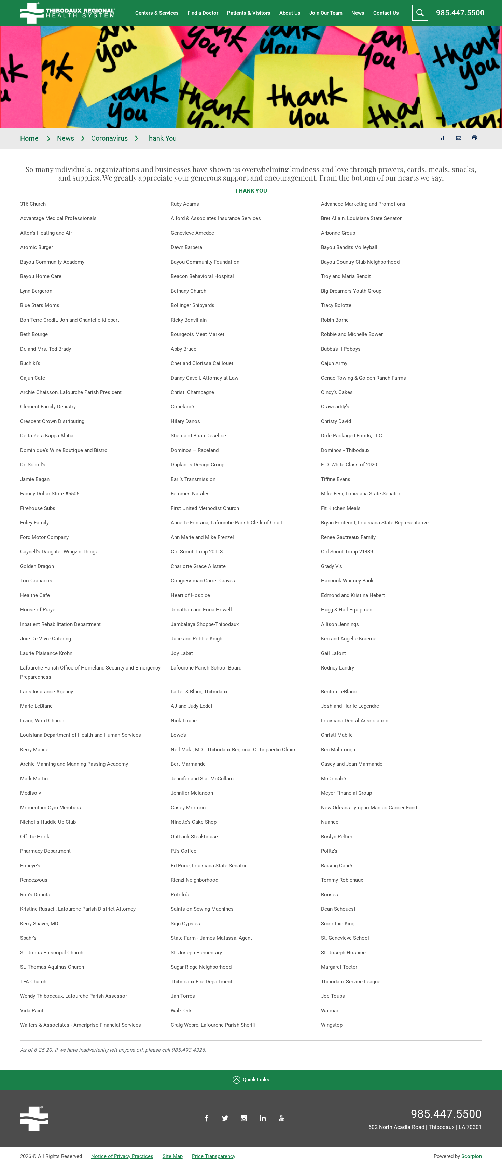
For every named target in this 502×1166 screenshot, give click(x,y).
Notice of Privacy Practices (122, 1156)
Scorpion (471, 1156)
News (357, 13)
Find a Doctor (202, 13)
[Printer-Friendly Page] (474, 138)
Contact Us (386, 13)
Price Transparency (213, 1156)
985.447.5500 (460, 13)
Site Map (173, 1156)
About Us (290, 13)
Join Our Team (326, 13)
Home (30, 138)
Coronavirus (109, 138)
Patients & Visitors (248, 13)
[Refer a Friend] (458, 138)
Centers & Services (157, 13)
